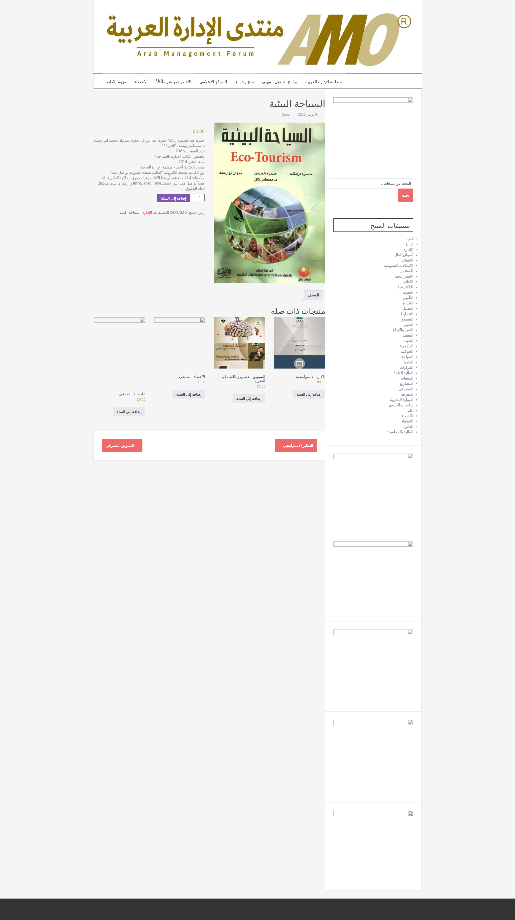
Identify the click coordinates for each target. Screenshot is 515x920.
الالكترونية (405, 287)
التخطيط (406, 314)
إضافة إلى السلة (173, 198)
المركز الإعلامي (213, 81)
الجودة (408, 340)
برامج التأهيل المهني (279, 81)
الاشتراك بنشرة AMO (173, 81)
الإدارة (147, 212)
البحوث (407, 292)
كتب (123, 212)
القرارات (406, 367)
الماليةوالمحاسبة (400, 432)
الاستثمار (406, 271)
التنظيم (408, 335)
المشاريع (406, 383)
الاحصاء (407, 416)
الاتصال (407, 260)
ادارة (409, 244)
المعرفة (407, 394)
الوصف (313, 295)
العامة (408, 362)
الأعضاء (141, 81)
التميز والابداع (403, 330)
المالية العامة (403, 373)
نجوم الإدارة (116, 81)
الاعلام (408, 281)
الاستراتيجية (404, 276)
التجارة (408, 303)
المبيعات (406, 378)
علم (410, 410)
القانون (408, 426)
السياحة (134, 212)
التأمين (408, 298)
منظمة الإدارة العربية (323, 81)
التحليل (407, 308)
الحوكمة (407, 351)
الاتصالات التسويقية (398, 265)
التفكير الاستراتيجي (296, 445)
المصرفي (406, 389)
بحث (405, 195)
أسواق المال (403, 255)
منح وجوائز (244, 81)
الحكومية (406, 346)
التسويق (407, 319)
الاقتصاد (407, 421)
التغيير (408, 324)
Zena (286, 114)
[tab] (313, 295)
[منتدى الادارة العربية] (258, 36)
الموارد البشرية (401, 400)
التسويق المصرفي (122, 445)
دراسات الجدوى (401, 405)
